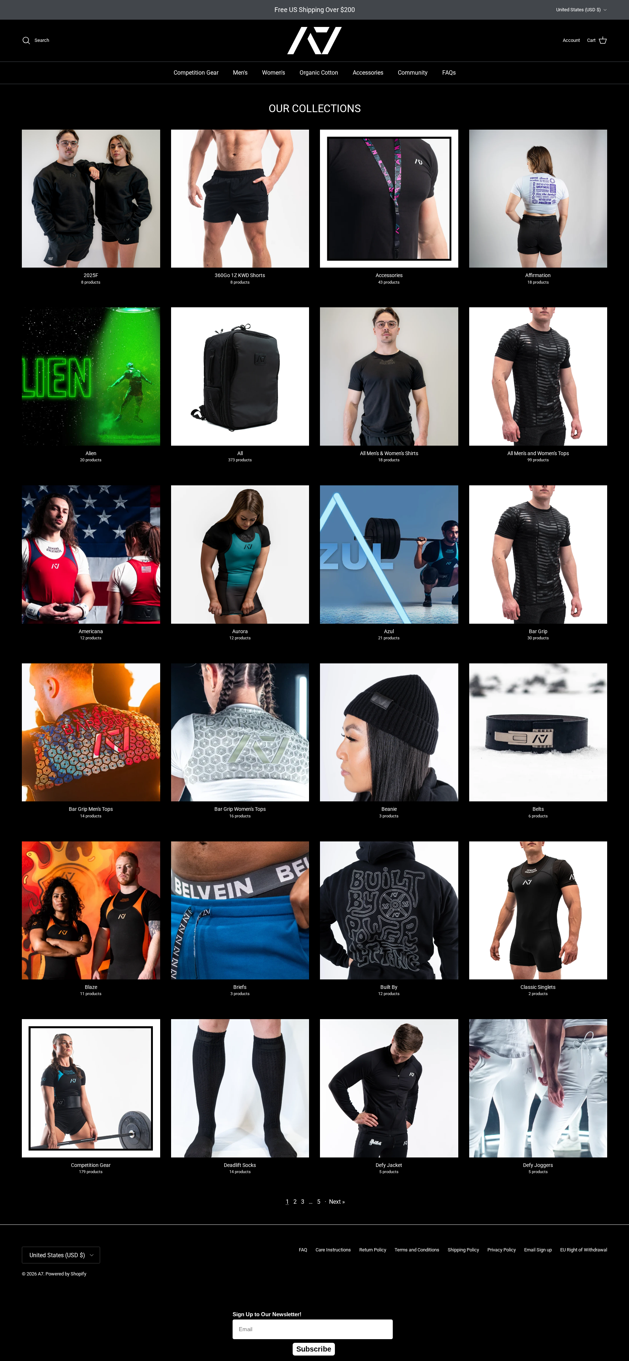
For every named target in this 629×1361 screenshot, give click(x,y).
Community (413, 72)
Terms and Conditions (417, 1249)
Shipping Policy (463, 1249)
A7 (40, 1274)
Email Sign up (538, 1249)
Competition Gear (196, 72)
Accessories (368, 72)
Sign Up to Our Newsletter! (267, 1314)
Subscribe (313, 1349)
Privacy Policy (501, 1249)
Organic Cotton (319, 72)
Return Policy (372, 1249)
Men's (240, 72)
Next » (337, 1201)
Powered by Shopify (66, 1274)
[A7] (314, 40)
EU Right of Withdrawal (583, 1249)
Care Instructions (333, 1249)
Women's (273, 72)
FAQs (449, 72)
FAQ (303, 1249)
